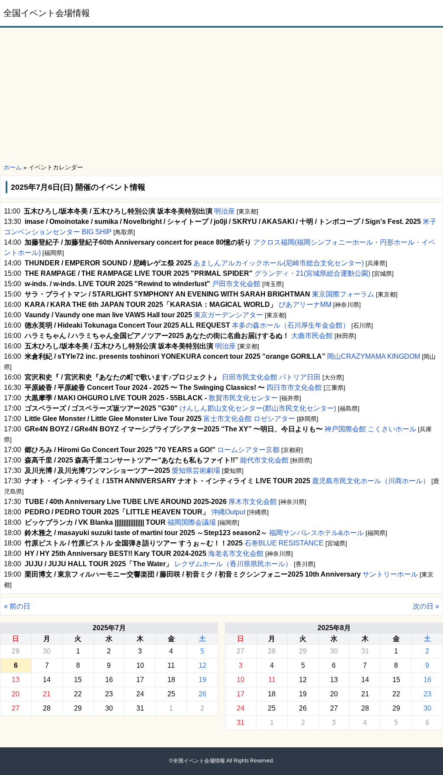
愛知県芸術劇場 (196, 470)
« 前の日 (17, 606)
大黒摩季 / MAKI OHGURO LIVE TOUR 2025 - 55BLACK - (116, 398)
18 (171, 679)
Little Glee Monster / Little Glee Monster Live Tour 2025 (113, 418)
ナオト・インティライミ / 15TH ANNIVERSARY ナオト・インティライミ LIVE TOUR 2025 (167, 481)
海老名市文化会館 (235, 553)
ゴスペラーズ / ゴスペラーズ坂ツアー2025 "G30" (101, 408)
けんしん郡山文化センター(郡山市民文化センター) (258, 408)
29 (15, 651)
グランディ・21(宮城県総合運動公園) (312, 273)
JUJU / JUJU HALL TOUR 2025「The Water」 (99, 564)
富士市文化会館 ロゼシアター (249, 418)
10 (140, 665)
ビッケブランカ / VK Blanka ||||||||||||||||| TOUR (95, 522)
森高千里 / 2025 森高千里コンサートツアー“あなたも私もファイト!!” (131, 460)
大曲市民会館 (311, 335)
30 (47, 651)
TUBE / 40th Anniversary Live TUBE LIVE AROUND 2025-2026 (126, 501)
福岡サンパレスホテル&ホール (316, 532)
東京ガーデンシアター (228, 315)
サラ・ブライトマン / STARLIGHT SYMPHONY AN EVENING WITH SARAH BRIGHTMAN (167, 294)
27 (15, 708)
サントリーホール (390, 574)
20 (15, 694)
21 (47, 694)
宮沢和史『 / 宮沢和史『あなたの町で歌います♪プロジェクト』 (122, 377)
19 (202, 679)
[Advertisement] (221, 95)
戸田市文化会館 (236, 283)
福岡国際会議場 (192, 522)
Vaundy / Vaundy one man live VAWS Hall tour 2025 (108, 315)
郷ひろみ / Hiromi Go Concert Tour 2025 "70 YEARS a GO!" (120, 449)
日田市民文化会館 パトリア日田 (271, 377)
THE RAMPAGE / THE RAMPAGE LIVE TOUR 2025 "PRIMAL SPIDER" (139, 273)
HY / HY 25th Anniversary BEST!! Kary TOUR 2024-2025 (115, 553)
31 (140, 708)
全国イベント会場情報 (46, 13)
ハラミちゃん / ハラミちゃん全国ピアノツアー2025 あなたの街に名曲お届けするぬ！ (157, 335)
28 (47, 708)
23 (109, 694)
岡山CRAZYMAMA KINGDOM (373, 356)
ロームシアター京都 (248, 449)
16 (109, 679)
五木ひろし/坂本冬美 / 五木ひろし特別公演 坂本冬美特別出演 (118, 211)
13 (15, 679)
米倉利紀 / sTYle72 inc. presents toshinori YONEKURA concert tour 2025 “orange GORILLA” (175, 356)
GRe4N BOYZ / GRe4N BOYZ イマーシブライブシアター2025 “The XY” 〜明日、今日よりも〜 (174, 429)
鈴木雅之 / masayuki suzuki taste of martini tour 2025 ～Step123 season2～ (146, 532)
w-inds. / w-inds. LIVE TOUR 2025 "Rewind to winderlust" (117, 283)
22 (78, 694)
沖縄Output (228, 512)
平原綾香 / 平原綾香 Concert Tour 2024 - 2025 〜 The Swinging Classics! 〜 (145, 387)
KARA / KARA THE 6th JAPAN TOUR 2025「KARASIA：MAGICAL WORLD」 (151, 304)
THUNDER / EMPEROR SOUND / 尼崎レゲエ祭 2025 (108, 263)
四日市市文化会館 (294, 387)
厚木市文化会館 (253, 501)
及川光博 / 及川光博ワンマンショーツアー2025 (97, 470)
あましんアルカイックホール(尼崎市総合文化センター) (279, 263)
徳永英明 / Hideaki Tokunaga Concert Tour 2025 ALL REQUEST (127, 325)
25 (171, 694)
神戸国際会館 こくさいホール (370, 429)
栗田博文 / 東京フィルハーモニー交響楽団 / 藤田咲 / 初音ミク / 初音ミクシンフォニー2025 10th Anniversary (193, 574)
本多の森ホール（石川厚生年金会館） (290, 325)
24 (140, 694)
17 (140, 679)
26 (202, 694)
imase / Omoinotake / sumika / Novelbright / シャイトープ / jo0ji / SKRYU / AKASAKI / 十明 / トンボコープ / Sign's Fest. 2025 (223, 221)
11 (171, 665)
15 (78, 679)
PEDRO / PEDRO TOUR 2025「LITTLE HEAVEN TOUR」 (117, 512)
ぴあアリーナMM (305, 304)
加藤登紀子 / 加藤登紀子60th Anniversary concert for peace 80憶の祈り (138, 242)
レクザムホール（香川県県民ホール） (233, 564)
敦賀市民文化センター (243, 398)
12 (202, 665)
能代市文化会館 (264, 460)
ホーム (12, 167)
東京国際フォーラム (343, 294)
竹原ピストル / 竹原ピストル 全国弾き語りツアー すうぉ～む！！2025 (134, 543)
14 (47, 679)
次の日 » (426, 606)
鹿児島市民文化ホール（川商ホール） (370, 481)
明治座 (224, 211)
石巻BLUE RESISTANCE (284, 543)
